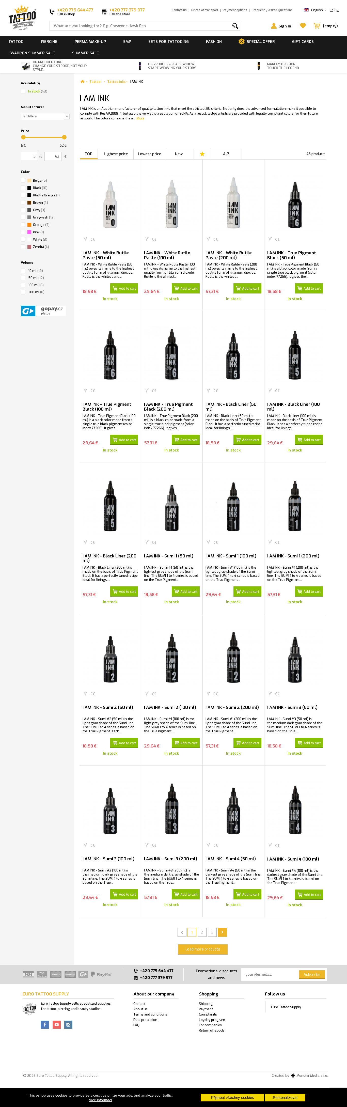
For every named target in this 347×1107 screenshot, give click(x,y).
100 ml (36, 285)
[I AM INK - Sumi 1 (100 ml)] (233, 506)
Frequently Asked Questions (272, 10)
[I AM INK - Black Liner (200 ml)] (110, 506)
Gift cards (303, 41)
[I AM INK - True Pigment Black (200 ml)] (172, 354)
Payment (206, 1009)
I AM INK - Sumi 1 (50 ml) (168, 556)
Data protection (145, 1020)
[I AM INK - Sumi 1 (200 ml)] (295, 506)
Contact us (179, 10)
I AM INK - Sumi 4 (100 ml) (293, 859)
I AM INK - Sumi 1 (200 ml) (293, 556)
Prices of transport (204, 10)
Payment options (235, 10)
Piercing (49, 41)
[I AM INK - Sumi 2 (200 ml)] (233, 657)
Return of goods (212, 1030)
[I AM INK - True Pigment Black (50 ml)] (295, 203)
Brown (40, 202)
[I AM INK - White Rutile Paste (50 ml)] (110, 203)
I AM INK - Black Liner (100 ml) (293, 406)
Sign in (285, 26)
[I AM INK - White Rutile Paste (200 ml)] (233, 203)
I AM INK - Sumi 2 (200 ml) (232, 707)
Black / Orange (46, 195)
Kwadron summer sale (31, 53)
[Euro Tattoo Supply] (22, 18)
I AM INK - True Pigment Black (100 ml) (107, 406)
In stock (37, 91)
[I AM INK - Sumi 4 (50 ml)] (233, 809)
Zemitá (41, 247)
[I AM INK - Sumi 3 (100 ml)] (110, 809)
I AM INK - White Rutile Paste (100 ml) (167, 255)
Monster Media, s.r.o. (312, 1076)
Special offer (261, 41)
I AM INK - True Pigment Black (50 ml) (291, 255)
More (140, 118)
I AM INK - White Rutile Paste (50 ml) (106, 255)
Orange (41, 225)
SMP (127, 41)
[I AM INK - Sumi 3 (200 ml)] (172, 809)
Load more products (202, 949)
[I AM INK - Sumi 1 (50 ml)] (172, 506)
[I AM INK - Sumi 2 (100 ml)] (172, 657)
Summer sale (85, 53)
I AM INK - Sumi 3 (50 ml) (292, 707)
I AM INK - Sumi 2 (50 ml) (108, 707)
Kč (331, 10)
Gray (39, 210)
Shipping (206, 1004)
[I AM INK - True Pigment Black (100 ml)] (110, 354)
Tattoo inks (116, 82)
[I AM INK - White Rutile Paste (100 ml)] (172, 203)
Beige (40, 180)
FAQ (136, 1025)
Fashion (214, 41)
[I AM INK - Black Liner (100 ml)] (295, 354)
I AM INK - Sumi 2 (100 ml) (170, 707)
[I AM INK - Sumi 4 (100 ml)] (295, 809)
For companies (210, 1025)
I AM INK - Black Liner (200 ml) (109, 558)
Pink (38, 232)
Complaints (208, 1014)
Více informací (100, 1100)
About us (140, 1009)
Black (40, 188)
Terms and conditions (150, 1014)
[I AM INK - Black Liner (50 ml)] (233, 354)
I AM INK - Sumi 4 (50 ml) (231, 859)
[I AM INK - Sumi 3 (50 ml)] (295, 657)
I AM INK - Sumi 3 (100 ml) (108, 859)
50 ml (36, 278)
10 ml (35, 271)
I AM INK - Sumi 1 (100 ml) (231, 556)
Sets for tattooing (168, 41)
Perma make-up (90, 41)
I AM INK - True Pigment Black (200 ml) (168, 406)
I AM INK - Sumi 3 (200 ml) (170, 859)
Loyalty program (212, 1020)
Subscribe (312, 974)
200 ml (36, 292)
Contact (139, 1004)
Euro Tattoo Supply (286, 1007)
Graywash (44, 217)
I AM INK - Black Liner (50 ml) (231, 406)
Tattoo (16, 41)
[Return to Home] (82, 82)
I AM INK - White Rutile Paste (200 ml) (229, 255)
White (40, 239)
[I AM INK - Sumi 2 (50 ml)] (110, 657)
